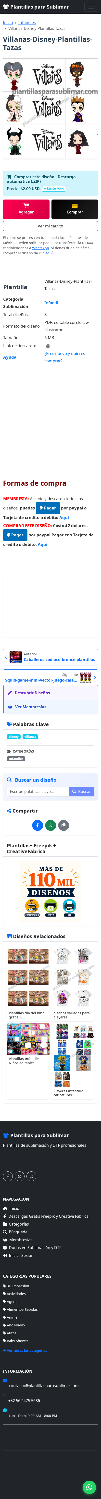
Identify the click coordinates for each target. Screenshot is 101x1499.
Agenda (13, 1301)
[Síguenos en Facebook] (8, 1176)
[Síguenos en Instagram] (31, 1176)
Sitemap (68, 1484)
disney (14, 737)
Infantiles (27, 22)
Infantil (51, 303)
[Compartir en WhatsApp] (50, 825)
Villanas (30, 737)
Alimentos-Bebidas (22, 1309)
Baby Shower (17, 1340)
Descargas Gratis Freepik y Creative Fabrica (48, 1216)
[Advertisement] (50, 418)
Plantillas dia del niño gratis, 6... (26, 1015)
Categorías (19, 1224)
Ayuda (9, 357)
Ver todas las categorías (27, 1350)
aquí (49, 253)
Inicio (8, 22)
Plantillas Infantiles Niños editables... (24, 1060)
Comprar (75, 212)
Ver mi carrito (50, 226)
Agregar (26, 212)
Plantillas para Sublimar (39, 6)
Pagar (49, 508)
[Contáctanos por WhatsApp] (20, 1176)
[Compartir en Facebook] (37, 825)
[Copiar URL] (63, 825)
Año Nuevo (16, 1325)
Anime (12, 1317)
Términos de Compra (20, 1431)
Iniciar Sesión (21, 1255)
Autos (11, 1333)
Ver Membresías (30, 706)
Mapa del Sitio (14, 1438)
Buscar (84, 791)
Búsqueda (18, 1232)
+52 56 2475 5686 (24, 1400)
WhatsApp (40, 248)
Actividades (16, 1293)
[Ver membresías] (50, 891)
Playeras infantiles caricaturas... (68, 1093)
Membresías (20, 1239)
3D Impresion (18, 1286)
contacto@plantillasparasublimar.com (44, 1385)
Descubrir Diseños (32, 693)
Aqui (64, 517)
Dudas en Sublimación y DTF (35, 1247)
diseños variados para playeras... (71, 1015)
